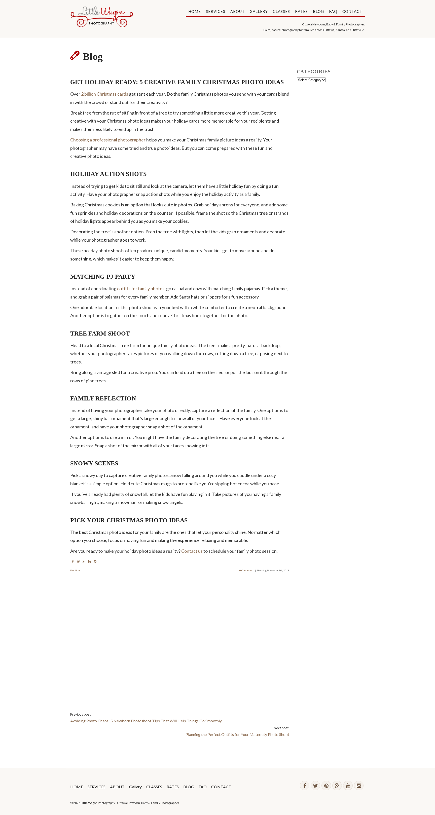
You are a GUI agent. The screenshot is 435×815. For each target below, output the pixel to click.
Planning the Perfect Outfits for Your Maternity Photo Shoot (237, 734)
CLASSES (281, 11)
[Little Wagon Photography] (101, 17)
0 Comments (246, 570)
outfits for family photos (140, 288)
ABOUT (237, 11)
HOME (194, 11)
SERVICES (215, 11)
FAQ (333, 11)
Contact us (192, 551)
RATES (301, 11)
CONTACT (352, 11)
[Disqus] (179, 635)
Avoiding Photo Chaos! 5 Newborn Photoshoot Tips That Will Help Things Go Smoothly (146, 720)
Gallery (259, 11)
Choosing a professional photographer (108, 139)
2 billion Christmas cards (104, 94)
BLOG (318, 11)
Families (75, 570)
